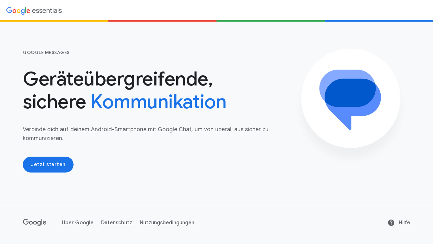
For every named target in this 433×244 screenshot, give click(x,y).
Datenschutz (116, 223)
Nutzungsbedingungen (167, 223)
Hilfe (404, 223)
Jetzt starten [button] (48, 164)
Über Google (78, 223)
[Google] (35, 223)
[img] (34, 10)
